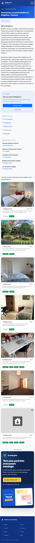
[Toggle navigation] (32, 3)
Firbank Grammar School (10, 143)
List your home (17, 105)
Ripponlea (7, 134)
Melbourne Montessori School (11, 149)
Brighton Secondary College (11, 161)
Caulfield (6, 151)
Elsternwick (7, 130)
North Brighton (8, 119)
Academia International (10, 155)
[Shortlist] (32, 184)
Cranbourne (7, 157)
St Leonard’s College (9, 166)
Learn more (17, 109)
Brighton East (8, 126)
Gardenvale (7, 123)
